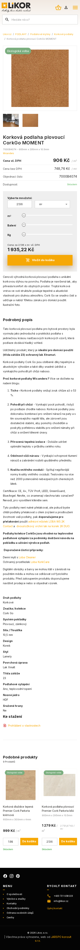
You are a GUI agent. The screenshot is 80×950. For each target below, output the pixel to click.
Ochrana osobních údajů (20, 912)
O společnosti (14, 894)
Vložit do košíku (43, 260)
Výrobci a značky (16, 898)
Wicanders (8, 153)
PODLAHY (20, 34)
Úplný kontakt (54, 908)
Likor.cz (7, 34)
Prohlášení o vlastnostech (24, 725)
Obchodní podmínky (18, 908)
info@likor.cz (61, 901)
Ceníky (10, 917)
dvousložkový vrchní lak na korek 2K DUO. (44, 526)
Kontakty (11, 903)
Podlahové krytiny (40, 34)
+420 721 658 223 (63, 895)
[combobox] (52, 204)
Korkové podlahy (63, 34)
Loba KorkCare (40, 562)
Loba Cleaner (27, 557)
